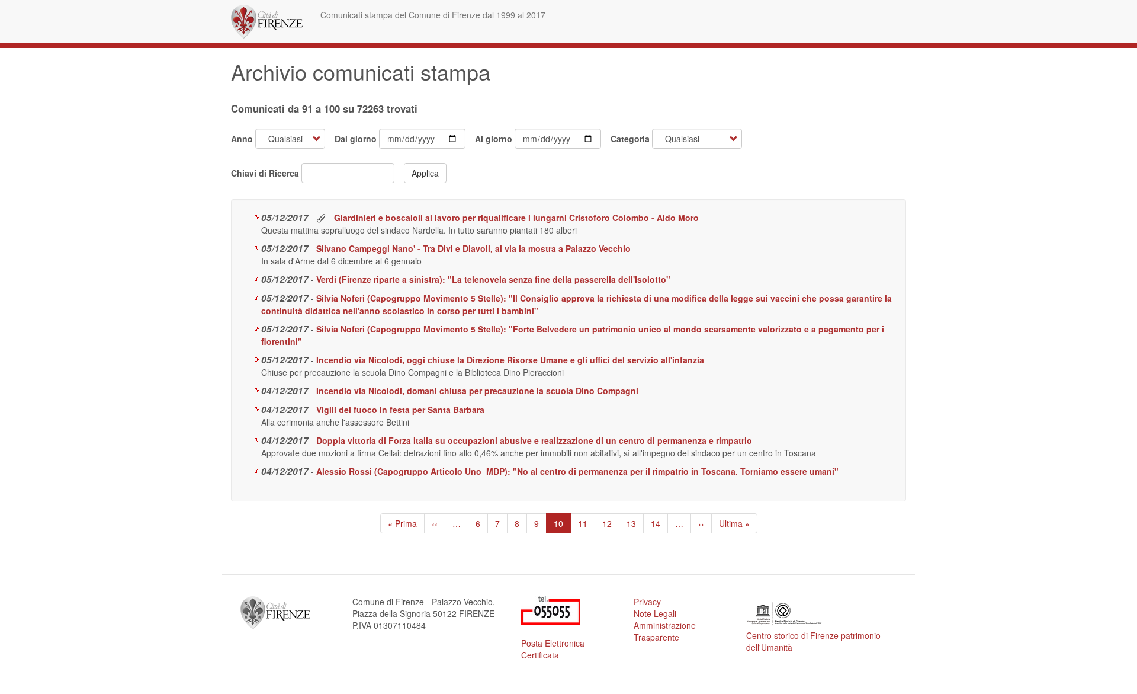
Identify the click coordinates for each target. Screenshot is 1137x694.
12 (610, 523)
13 (635, 523)
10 (562, 525)
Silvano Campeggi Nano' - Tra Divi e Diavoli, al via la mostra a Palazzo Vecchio (473, 248)
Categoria (630, 139)
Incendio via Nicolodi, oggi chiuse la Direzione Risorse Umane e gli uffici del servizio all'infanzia (510, 360)
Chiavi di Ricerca (265, 173)
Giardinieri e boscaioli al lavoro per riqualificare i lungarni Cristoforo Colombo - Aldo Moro (516, 217)
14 (659, 523)
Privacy (647, 601)
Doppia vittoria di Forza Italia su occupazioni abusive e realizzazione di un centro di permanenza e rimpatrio (534, 440)
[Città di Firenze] (271, 22)
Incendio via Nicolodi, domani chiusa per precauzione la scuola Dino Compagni (477, 390)
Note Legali (655, 613)
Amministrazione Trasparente (665, 631)
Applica (425, 173)
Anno (242, 139)
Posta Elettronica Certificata (552, 649)
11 (586, 523)
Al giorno (493, 139)
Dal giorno (356, 139)
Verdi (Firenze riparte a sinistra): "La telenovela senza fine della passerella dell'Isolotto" (493, 279)
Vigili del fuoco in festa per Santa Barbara (400, 409)
